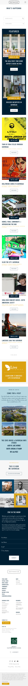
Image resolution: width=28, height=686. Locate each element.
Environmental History (5, 612)
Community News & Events (9, 148)
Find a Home (4, 579)
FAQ (17, 606)
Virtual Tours (5, 581)
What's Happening (14, 9)
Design (3, 602)
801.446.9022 (14, 452)
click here (17, 530)
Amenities (4, 588)
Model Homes (5, 583)
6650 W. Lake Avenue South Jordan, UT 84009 (6, 631)
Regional (18, 580)
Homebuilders (5, 584)
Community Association (19, 604)
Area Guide (5, 304)
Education (4, 610)
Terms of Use (17, 666)
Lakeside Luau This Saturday (12, 341)
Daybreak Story (5, 600)
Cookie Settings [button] (5, 681)
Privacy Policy (11, 666)
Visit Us (4, 626)
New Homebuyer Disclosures (19, 609)
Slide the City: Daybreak (10, 262)
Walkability (4, 605)
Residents (16, 186)
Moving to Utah (5, 592)
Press (3, 594)
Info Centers (19, 584)
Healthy (4, 608)
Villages (18, 582)
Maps (17, 579)
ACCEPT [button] (6, 683)
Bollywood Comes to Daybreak (13, 184)
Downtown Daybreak (6, 596)
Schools (4, 590)
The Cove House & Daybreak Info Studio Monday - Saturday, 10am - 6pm (9, 629)
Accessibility (15, 652)
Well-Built (4, 607)
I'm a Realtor (6, 551)
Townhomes (4, 586)
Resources (18, 614)
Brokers (18, 612)
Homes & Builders (13, 65)
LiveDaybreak (19, 602)
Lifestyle (19, 148)
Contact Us (4, 620)
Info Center (15, 226)
